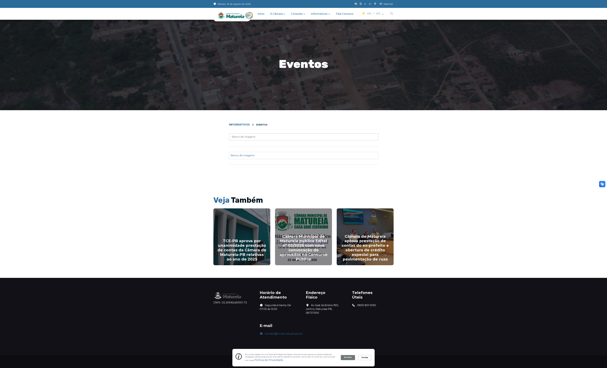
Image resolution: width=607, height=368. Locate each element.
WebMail (388, 4)
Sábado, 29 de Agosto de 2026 (234, 4)
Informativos (319, 13)
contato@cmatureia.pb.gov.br (284, 333)
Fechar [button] (365, 357)
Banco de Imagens (242, 155)
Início (261, 13)
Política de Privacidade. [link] (269, 360)
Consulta (297, 13)
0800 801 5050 (366, 305)
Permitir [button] (348, 357)
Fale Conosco (344, 13)
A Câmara (276, 13)
